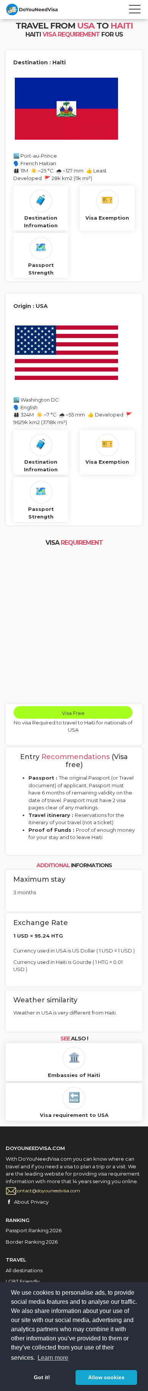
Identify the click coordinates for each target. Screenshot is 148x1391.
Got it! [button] (42, 1377)
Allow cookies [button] (106, 1377)
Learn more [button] (53, 1357)
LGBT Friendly (22, 1281)
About (21, 1202)
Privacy (40, 1202)
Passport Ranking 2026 (33, 1230)
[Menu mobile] (134, 10)
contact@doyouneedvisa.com (47, 1190)
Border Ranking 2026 (32, 1242)
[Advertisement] (74, 626)
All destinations (24, 1270)
